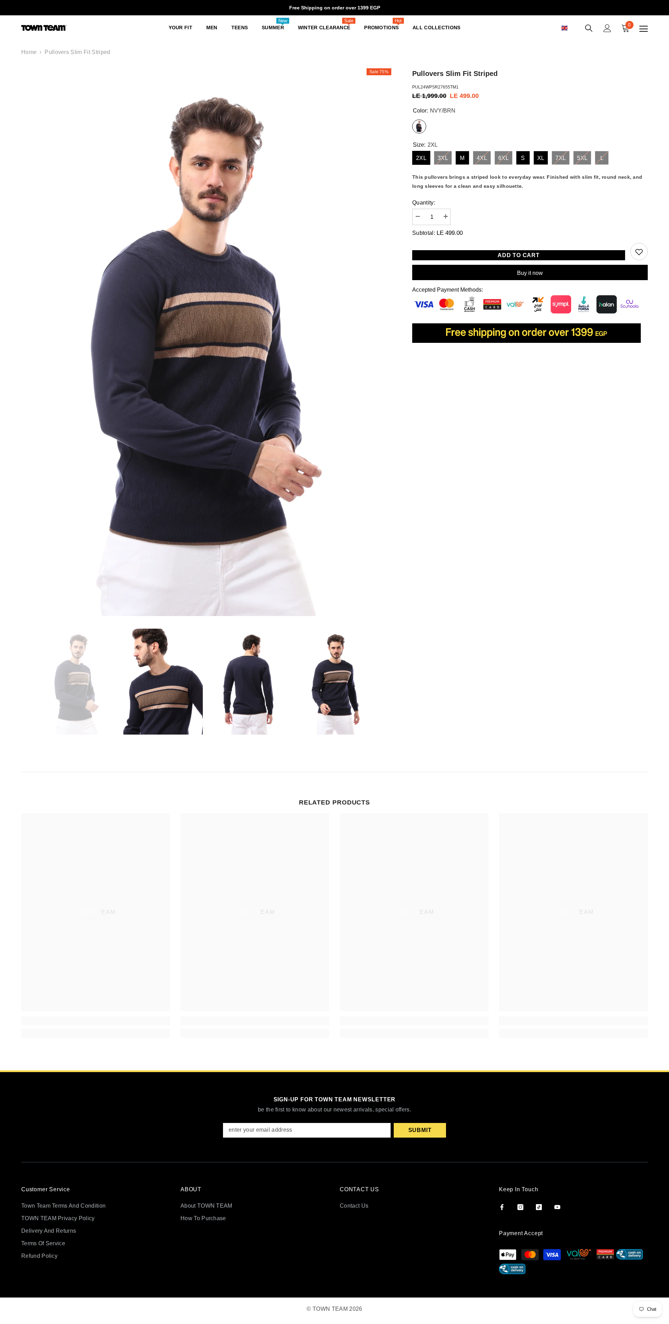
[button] (572, 28)
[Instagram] (520, 1207)
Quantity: (423, 203)
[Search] (588, 28)
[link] (95, 1020)
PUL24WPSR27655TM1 (435, 87)
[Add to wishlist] (639, 251)
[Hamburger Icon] (643, 29)
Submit (420, 1130)
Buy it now (530, 273)
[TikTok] (538, 1207)
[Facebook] (501, 1207)
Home (29, 52)
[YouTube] (557, 1207)
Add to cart (519, 255)
